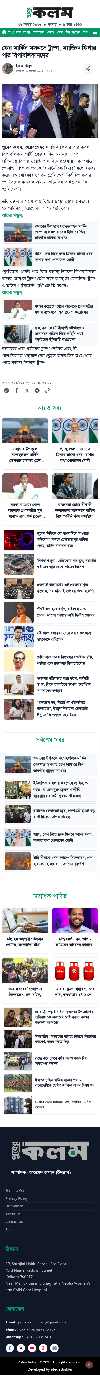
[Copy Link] (47, 390)
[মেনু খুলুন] (95, 32)
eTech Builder (61, 1370)
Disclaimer (14, 1206)
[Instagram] (43, 1348)
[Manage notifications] (89, 1364)
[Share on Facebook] (16, 390)
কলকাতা (38, 32)
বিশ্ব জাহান (73, 32)
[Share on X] (27, 390)
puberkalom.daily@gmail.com (42, 1322)
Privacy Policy (17, 1199)
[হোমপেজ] (4, 32)
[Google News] (54, 1348)
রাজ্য (26, 32)
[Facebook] (10, 1348)
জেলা (50, 32)
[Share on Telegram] (37, 390)
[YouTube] (32, 1348)
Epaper (11, 1230)
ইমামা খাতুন (24, 66)
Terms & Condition (20, 1191)
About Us (13, 1214)
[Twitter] (21, 1348)
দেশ (60, 32)
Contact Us (14, 1222)
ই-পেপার (14, 32)
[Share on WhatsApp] (6, 390)
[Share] (88, 68)
